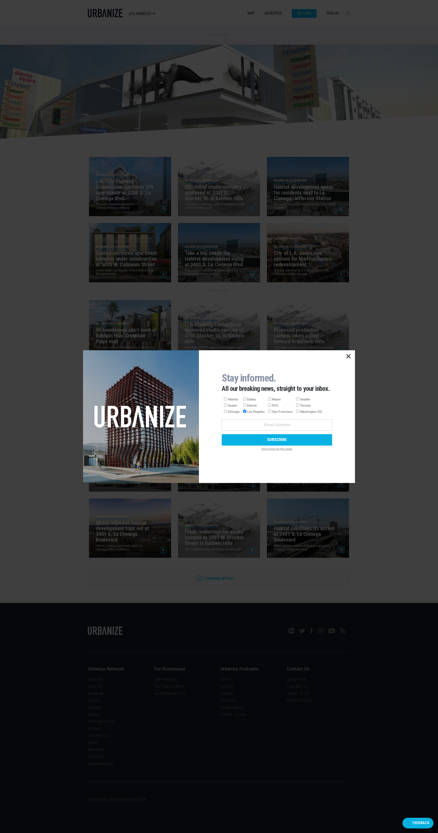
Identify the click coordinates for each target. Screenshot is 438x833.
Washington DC (311, 411)
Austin (232, 405)
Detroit (252, 405)
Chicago (234, 411)
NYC (275, 405)
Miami (276, 399)
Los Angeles (256, 411)
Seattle (305, 399)
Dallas (251, 399)
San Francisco (282, 411)
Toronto (305, 405)
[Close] (349, 357)
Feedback (420, 823)
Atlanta (233, 399)
